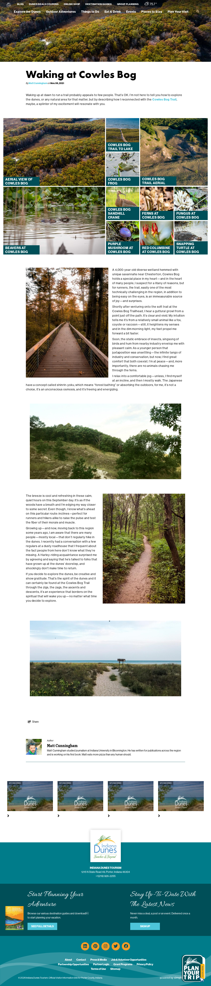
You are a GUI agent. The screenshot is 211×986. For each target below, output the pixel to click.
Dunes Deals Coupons (44, 4)
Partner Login (101, 964)
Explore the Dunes (27, 12)
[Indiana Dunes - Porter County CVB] (8, 4)
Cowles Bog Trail (164, 99)
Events (131, 12)
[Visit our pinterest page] (95, 946)
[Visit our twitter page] (116, 946)
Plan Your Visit (178, 12)
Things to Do (90, 12)
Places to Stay (151, 12)
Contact (81, 959)
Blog (20, 4)
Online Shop (72, 4)
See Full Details (42, 926)
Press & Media (98, 959)
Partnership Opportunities (73, 964)
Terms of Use (98, 969)
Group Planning (128, 4)
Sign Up (145, 926)
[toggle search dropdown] (198, 11)
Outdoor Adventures (61, 12)
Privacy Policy (145, 964)
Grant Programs (122, 964)
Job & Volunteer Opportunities (128, 959)
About (68, 959)
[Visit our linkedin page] (85, 946)
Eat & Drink (113, 12)
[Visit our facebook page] (126, 946)
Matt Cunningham (38, 83)
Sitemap (115, 969)
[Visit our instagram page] (105, 946)
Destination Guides (98, 4)
